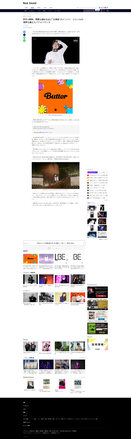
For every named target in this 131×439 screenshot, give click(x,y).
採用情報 (74, 431)
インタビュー (32, 10)
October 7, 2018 (48, 132)
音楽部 (97, 10)
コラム (39, 10)
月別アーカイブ (26, 422)
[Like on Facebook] (99, 7)
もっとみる (81, 290)
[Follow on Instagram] (103, 7)
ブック (103, 11)
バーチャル (77, 419)
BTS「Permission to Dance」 (55, 115)
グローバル (57, 419)
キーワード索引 (26, 425)
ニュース (50, 10)
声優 (96, 419)
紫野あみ (30, 27)
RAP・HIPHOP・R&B (49, 419)
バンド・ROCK (40, 419)
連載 (44, 10)
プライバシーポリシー (28, 433)
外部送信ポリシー (46, 433)
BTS (27, 27)
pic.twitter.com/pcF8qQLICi (48, 128)
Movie (38, 7)
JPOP (35, 419)
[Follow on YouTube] (105, 7)
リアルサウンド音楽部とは (29, 431)
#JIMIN (40, 128)
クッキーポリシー (37, 433)
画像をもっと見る (103, 239)
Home (26, 7)
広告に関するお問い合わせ (65, 431)
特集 (25, 10)
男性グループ (64, 419)
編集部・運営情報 (39, 431)
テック (103, 10)
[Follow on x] (101, 7)
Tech (45, 7)
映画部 (97, 11)
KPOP (25, 27)
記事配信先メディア (55, 433)
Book (51, 7)
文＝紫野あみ (25, 25)
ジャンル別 (56, 10)
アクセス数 (92, 172)
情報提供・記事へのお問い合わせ (51, 431)
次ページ (57, 248)
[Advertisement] (75, 3)
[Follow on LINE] (107, 7)
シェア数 (103, 172)
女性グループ (71, 419)
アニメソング (91, 419)
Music (32, 7)
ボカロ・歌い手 (84, 419)
